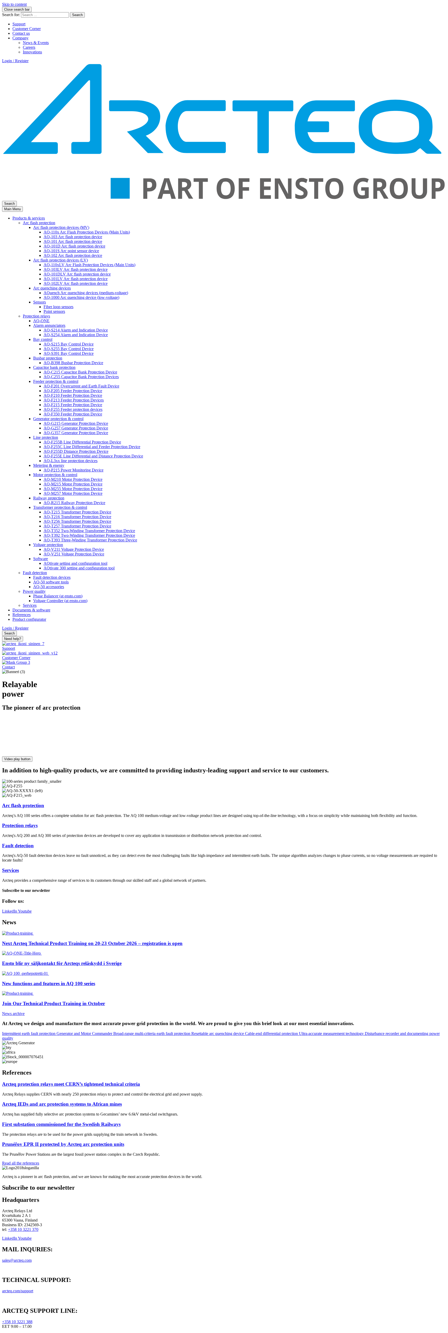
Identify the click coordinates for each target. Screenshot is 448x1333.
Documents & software (31, 610)
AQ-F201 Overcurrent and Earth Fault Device (81, 386)
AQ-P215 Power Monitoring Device (73, 470)
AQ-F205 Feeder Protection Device (73, 391)
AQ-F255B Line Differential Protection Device (82, 442)
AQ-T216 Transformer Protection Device (77, 516)
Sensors (39, 302)
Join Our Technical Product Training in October (53, 1003)
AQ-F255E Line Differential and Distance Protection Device (93, 456)
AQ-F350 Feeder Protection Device (73, 414)
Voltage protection (48, 544)
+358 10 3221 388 (17, 1322)
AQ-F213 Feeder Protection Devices (74, 400)
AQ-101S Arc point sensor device (71, 251)
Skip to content (14, 4)
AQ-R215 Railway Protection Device (74, 502)
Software (40, 558)
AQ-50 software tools (51, 582)
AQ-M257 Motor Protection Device (73, 493)
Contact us (21, 33)
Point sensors (54, 311)
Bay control (42, 339)
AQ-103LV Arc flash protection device (76, 269)
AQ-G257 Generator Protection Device (76, 428)
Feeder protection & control (55, 381)
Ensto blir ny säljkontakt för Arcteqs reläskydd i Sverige (62, 963)
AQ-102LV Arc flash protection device (76, 283)
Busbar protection (47, 358)
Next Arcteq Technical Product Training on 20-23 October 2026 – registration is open (92, 943)
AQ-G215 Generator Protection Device (76, 423)
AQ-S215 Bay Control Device (69, 344)
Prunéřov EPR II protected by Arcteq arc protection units (63, 1144)
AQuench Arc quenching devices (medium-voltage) (86, 293)
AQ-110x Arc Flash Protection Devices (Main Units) (87, 232)
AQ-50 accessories (48, 586)
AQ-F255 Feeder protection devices (73, 409)
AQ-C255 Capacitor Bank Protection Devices (81, 377)
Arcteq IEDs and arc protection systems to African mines (62, 1104)
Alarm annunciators (49, 325)
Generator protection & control (58, 419)
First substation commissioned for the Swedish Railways (61, 1124)
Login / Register (15, 61)
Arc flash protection (39, 223)
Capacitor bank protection (54, 367)
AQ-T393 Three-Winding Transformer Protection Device (90, 540)
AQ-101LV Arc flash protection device (76, 279)
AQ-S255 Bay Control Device (69, 349)
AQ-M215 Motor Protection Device (73, 484)
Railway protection (48, 498)
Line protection (45, 437)
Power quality (34, 591)
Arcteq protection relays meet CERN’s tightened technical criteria (71, 1084)
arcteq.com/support (17, 1291)
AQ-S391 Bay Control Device (69, 353)
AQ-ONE (41, 321)
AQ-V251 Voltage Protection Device (74, 554)
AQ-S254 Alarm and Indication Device (76, 335)
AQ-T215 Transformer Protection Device (77, 512)
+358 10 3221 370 (23, 1229)
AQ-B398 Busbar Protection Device (73, 363)
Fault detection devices (52, 577)
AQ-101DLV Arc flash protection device (77, 274)
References (21, 614)
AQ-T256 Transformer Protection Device (77, 521)
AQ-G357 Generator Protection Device (76, 433)
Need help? (12, 639)
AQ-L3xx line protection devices (70, 461)
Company (20, 38)
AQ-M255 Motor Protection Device (73, 488)
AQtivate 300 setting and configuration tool (79, 568)
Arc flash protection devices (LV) (60, 260)
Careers (29, 47)
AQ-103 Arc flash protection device (73, 237)
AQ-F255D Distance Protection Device (76, 451)
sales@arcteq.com (17, 1260)
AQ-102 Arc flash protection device (73, 255)
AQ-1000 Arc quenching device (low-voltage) (81, 297)
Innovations (32, 52)
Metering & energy (48, 465)
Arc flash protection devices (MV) (61, 227)
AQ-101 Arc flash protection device (73, 241)
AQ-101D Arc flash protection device (74, 246)
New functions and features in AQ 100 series (48, 983)
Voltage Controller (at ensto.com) (60, 600)
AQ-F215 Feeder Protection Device (73, 405)
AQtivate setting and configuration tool (75, 563)
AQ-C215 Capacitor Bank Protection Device (80, 372)
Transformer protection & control (60, 507)
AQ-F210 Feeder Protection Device (73, 395)
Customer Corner (26, 28)
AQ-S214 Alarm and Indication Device (76, 330)
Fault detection (35, 572)
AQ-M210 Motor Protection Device (73, 479)
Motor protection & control (55, 474)
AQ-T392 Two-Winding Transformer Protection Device (89, 535)
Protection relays (36, 316)
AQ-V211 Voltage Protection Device (74, 549)
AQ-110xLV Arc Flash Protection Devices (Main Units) (89, 265)
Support (18, 24)
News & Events (36, 42)
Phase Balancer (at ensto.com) (57, 596)
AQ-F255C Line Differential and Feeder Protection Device (92, 447)
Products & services (28, 218)
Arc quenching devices (52, 288)
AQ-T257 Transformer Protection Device (77, 526)
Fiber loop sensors (58, 307)
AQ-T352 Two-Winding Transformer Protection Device (89, 530)
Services (30, 605)
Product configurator (29, 619)
